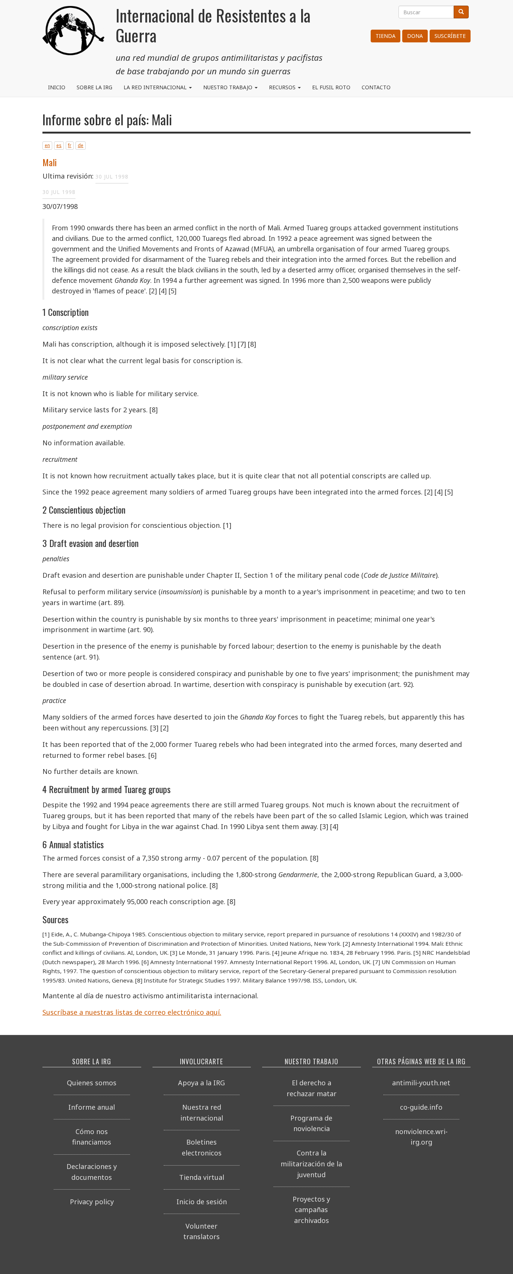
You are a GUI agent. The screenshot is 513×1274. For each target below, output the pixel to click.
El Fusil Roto (331, 87)
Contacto (376, 87)
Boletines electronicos (202, 1147)
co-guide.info (421, 1107)
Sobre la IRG (94, 87)
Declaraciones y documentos (91, 1172)
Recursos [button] (283, 87)
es (59, 145)
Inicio (56, 87)
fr (69, 145)
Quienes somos (91, 1082)
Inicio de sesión (202, 1201)
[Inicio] (73, 34)
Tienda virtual (201, 1177)
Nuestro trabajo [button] (228, 87)
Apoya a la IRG (201, 1082)
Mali (49, 162)
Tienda (385, 35)
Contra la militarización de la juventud (311, 1163)
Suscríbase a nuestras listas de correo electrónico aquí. (131, 1012)
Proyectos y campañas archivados (311, 1209)
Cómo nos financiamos (91, 1137)
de (80, 145)
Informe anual (91, 1107)
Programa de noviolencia (311, 1123)
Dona (415, 35)
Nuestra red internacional (201, 1112)
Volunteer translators (201, 1231)
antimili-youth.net (421, 1082)
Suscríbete (450, 35)
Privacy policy (92, 1201)
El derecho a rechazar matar (311, 1088)
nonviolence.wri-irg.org (421, 1137)
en (47, 145)
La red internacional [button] (156, 87)
